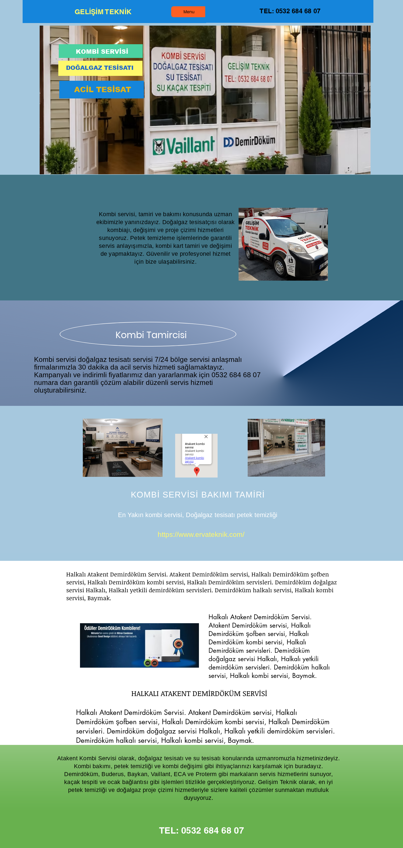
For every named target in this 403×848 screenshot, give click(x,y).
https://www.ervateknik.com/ (201, 534)
